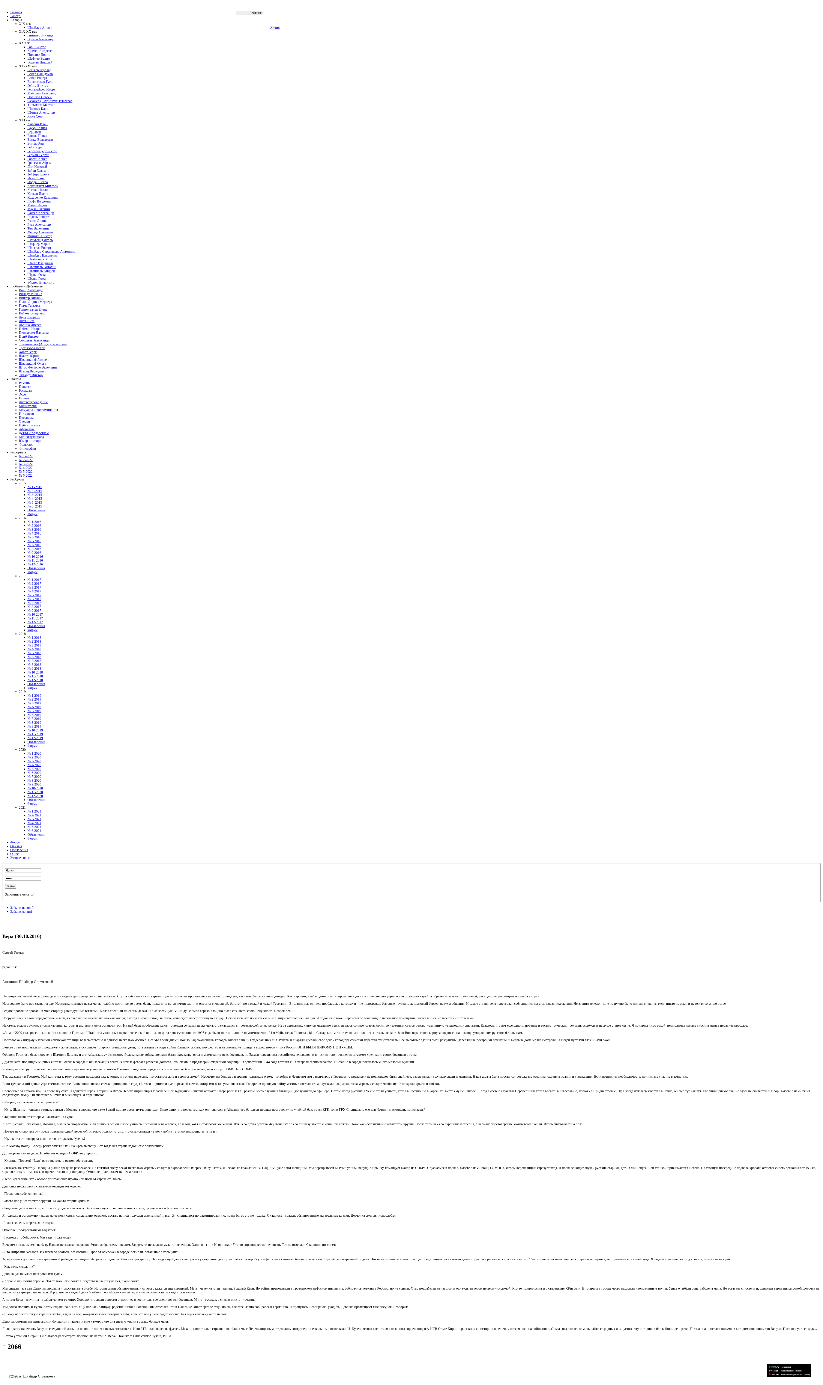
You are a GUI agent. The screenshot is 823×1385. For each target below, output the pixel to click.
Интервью (26, 413)
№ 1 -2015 (34, 487)
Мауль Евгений (38, 209)
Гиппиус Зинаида (40, 35)
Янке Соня (35, 116)
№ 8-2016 (34, 549)
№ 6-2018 (34, 657)
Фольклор (26, 444)
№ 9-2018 (34, 668)
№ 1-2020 (34, 753)
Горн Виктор (36, 47)
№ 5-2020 (34, 769)
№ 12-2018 (35, 680)
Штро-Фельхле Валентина (38, 367)
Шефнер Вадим (38, 58)
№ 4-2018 (34, 649)
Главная (16, 12)
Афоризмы (27, 429)
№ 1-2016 (34, 522)
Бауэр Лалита (37, 128)
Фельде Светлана (40, 232)
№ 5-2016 (34, 537)
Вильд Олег (36, 143)
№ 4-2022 (26, 468)
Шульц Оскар (37, 274)
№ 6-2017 (34, 599)
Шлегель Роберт (39, 247)
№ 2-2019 (34, 699)
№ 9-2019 (34, 726)
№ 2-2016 (34, 525)
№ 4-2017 (34, 591)
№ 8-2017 (34, 607)
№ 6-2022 (26, 475)
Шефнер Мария (38, 244)
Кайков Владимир (32, 313)
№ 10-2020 (35, 788)
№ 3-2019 (34, 703)
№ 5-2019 (34, 711)
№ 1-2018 (34, 637)
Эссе (22, 394)
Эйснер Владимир (40, 282)
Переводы (26, 417)
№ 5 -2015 (34, 502)
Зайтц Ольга (36, 170)
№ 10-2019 (35, 730)
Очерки (24, 421)
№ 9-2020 (34, 784)
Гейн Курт (34, 147)
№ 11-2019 (35, 734)
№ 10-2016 (35, 556)
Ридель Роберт (38, 217)
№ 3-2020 (34, 761)
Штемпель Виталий (41, 267)
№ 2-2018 (34, 641)
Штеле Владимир (40, 263)
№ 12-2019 (35, 738)
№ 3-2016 (34, 529)
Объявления (36, 510)
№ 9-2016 (34, 552)
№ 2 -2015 (34, 491)
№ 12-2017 (35, 622)
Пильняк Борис (38, 54)
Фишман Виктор (39, 236)
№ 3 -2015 (34, 495)
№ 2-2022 (26, 460)
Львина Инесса (30, 325)
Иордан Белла (37, 182)
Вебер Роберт (37, 78)
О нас (14, 854)
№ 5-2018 (34, 653)
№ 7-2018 (34, 661)
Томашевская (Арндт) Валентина (43, 344)
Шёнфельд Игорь (40, 240)
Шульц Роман (37, 278)
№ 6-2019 (34, 715)
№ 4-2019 (34, 707)
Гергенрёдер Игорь (41, 89)
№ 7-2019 (34, 718)
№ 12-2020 (35, 796)
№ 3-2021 (34, 819)
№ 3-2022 (26, 464)
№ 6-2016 (34, 541)
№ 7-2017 (34, 603)
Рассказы (25, 390)
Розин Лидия (37, 220)
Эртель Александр (40, 39)
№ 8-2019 (34, 722)
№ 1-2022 (26, 456)
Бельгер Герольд (39, 70)
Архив (275, 28)
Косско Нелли (37, 190)
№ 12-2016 (35, 564)
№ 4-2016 (34, 533)
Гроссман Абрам (39, 163)
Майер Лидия (37, 205)
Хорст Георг (28, 352)
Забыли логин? (21, 911)
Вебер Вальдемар (40, 74)
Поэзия (24, 398)
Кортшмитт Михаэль (42, 186)
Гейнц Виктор (37, 85)
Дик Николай (37, 166)
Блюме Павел (37, 135)
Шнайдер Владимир (42, 255)
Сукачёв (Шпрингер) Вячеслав (49, 101)
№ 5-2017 (34, 595)
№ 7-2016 (34, 545)
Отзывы (16, 846)
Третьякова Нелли (32, 348)
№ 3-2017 (34, 587)
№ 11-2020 (35, 792)
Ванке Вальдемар (40, 139)
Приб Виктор (29, 336)
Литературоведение (33, 402)
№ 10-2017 (35, 614)
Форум (32, 514)
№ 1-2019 (34, 695)
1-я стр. (15, 16)
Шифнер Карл (37, 108)
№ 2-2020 (34, 757)
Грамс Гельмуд (29, 305)
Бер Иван (34, 132)
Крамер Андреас (39, 51)
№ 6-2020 (34, 773)
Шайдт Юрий (29, 356)
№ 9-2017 (34, 610)
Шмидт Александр (41, 112)
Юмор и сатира (30, 441)
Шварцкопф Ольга (32, 363)
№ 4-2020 (34, 765)
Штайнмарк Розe (39, 259)
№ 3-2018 (34, 645)
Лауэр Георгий (29, 317)
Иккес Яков (36, 178)
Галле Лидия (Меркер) (35, 302)
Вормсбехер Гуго (40, 81)
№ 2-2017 (34, 583)
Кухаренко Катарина (42, 197)
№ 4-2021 (34, 823)
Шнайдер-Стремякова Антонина (51, 251)
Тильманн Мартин (41, 105)
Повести (25, 386)
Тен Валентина (38, 228)
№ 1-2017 (34, 579)
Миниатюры (28, 406)
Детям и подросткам (34, 433)
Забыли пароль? (22, 907)
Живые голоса (20, 857)
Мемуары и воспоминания (38, 410)
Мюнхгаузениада (31, 437)
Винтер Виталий (31, 298)
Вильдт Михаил (30, 294)
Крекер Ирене (37, 193)
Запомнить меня (17, 894)
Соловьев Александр (34, 340)
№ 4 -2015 (34, 498)
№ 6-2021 (34, 830)
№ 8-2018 (34, 664)
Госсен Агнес (37, 159)
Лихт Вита (27, 321)
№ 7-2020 (34, 776)
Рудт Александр (39, 224)
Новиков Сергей (39, 97)
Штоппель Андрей (41, 271)
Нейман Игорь (29, 329)
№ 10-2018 (35, 672)
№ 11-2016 (35, 560)
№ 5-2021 (34, 827)
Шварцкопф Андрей (34, 359)
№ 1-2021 (34, 811)
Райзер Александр (40, 213)
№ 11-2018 (35, 676)
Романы (24, 383)
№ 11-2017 (35, 618)
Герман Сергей (38, 155)
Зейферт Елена (38, 174)
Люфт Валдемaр (39, 201)
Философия (27, 448)
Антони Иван (37, 124)
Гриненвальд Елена (33, 309)
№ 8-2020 (34, 780)
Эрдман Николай (40, 62)
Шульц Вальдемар (32, 371)
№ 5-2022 (26, 471)
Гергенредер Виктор (42, 151)
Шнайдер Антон (39, 27)
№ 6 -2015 (34, 506)
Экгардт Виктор (31, 375)
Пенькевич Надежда (34, 332)
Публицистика (30, 425)
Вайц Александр (31, 290)
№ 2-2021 (34, 815)
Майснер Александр (42, 93)
